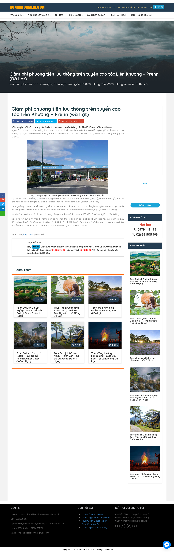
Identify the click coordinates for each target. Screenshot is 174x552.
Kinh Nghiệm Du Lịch (142, 15)
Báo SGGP (28, 234)
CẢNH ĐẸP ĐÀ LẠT (96, 15)
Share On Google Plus (71, 121)
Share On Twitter (47, 121)
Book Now (145, 205)
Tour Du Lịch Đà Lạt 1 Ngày (94, 521)
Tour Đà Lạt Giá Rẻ (90, 524)
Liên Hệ (159, 7)
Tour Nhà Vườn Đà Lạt (92, 514)
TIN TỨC (59, 15)
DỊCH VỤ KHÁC (118, 15)
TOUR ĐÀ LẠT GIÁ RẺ (38, 15)
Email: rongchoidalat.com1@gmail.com (134, 7)
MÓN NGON (75, 15)
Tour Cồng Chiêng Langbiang (95, 517)
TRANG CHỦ (16, 15)
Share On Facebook (24, 121)
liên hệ (36, 246)
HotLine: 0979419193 (106, 7)
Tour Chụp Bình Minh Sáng (94, 527)
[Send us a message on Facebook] (167, 545)
